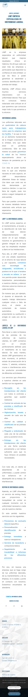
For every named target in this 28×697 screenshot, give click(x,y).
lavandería (19, 543)
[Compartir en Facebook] (6, 606)
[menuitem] (25, 5)
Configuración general (14, 693)
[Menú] (25, 5)
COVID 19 (6, 163)
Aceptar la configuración (14, 687)
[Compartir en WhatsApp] (14, 606)
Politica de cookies (8, 675)
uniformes (16, 13)
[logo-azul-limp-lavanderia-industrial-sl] (11, 5)
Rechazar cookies (14, 690)
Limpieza (11, 13)
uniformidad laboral (16, 597)
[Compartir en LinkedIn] (22, 606)
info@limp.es (12, 660)
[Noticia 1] (14, 39)
